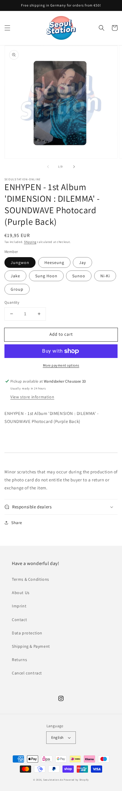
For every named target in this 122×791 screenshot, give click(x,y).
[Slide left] (47, 166)
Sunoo (78, 275)
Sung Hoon (46, 275)
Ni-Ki (105, 275)
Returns (19, 659)
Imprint (19, 606)
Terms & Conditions (30, 579)
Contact (19, 619)
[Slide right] (74, 166)
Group (17, 289)
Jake (15, 275)
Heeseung (54, 262)
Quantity (11, 302)
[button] (7, 27)
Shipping (30, 242)
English (57, 737)
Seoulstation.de (53, 779)
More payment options (61, 365)
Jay (82, 262)
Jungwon (20, 262)
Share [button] (16, 522)
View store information (32, 397)
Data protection (27, 633)
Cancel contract (27, 673)
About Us (21, 592)
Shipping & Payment (31, 646)
